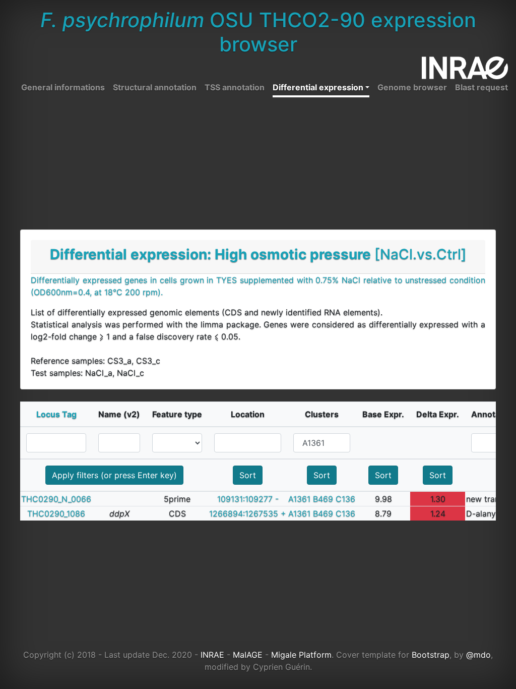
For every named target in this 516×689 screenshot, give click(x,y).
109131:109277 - (248, 499)
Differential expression (318, 87)
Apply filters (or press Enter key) (114, 475)
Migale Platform (301, 655)
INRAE (212, 655)
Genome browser (412, 87)
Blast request (481, 87)
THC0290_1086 (56, 513)
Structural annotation (155, 87)
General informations (63, 87)
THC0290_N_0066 (56, 499)
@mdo (478, 655)
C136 (345, 499)
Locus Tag (56, 414)
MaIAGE (248, 655)
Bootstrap (430, 655)
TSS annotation (235, 87)
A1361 (299, 499)
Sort (247, 475)
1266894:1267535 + (247, 513)
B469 (323, 499)
